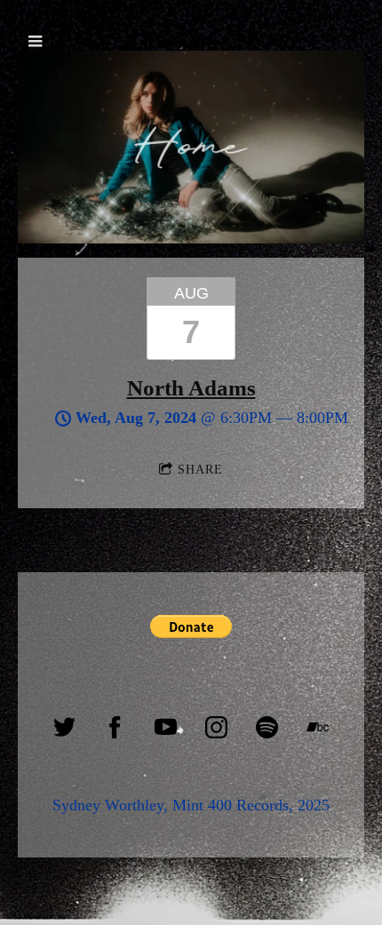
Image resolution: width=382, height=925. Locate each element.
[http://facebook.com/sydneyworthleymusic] (115, 727)
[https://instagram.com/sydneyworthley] (216, 727)
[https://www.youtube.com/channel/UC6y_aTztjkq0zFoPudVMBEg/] (166, 727)
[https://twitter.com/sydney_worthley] (64, 727)
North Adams (191, 388)
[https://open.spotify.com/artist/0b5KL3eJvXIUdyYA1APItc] (267, 727)
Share (200, 469)
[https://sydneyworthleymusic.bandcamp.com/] (317, 727)
